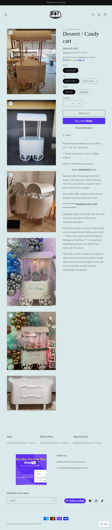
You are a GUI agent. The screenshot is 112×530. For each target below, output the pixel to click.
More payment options (84, 127)
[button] (6, 15)
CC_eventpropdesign (19, 524)
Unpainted (71, 70)
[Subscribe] (53, 500)
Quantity (66, 98)
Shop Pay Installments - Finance (21, 443)
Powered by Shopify (35, 524)
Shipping (66, 52)
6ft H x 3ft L (71, 81)
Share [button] (68, 135)
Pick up (69, 92)
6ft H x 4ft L (88, 81)
